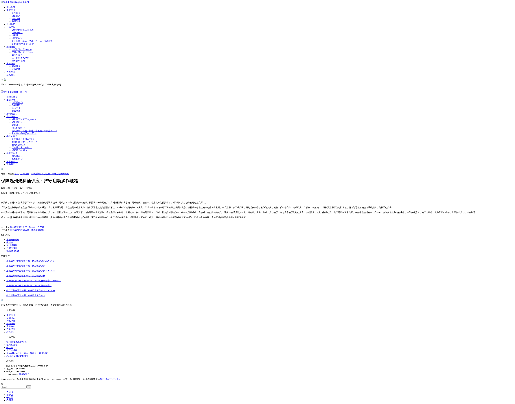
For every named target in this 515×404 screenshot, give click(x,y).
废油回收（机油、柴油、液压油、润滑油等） (27, 353)
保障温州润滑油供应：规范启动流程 (27, 230)
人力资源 (10, 329)
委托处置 (10, 323)
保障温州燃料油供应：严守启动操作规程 (50, 173)
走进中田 (10, 315)
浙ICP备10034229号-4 (110, 379)
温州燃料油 (11, 245)
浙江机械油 (11, 350)
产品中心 (10, 321)
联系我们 (10, 332)
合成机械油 (11, 248)
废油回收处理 (12, 239)
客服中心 (10, 326)
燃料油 (9, 242)
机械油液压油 (12, 251)
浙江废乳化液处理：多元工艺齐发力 (27, 227)
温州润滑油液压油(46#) (17, 342)
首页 (16, 173)
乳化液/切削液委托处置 (17, 356)
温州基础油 (11, 345)
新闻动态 (24, 173)
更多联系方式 (25, 374)
